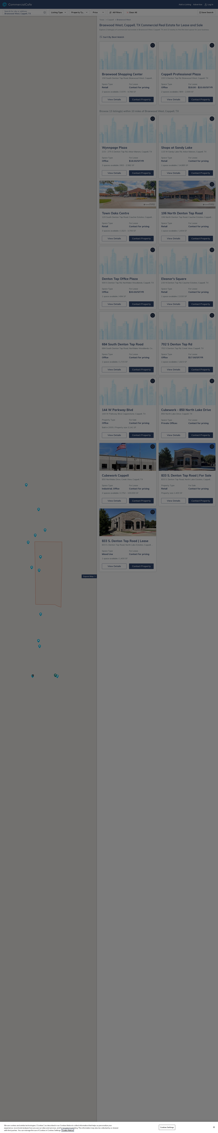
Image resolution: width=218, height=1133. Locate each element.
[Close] (214, 1127)
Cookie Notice (67, 1130)
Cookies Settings (167, 1127)
